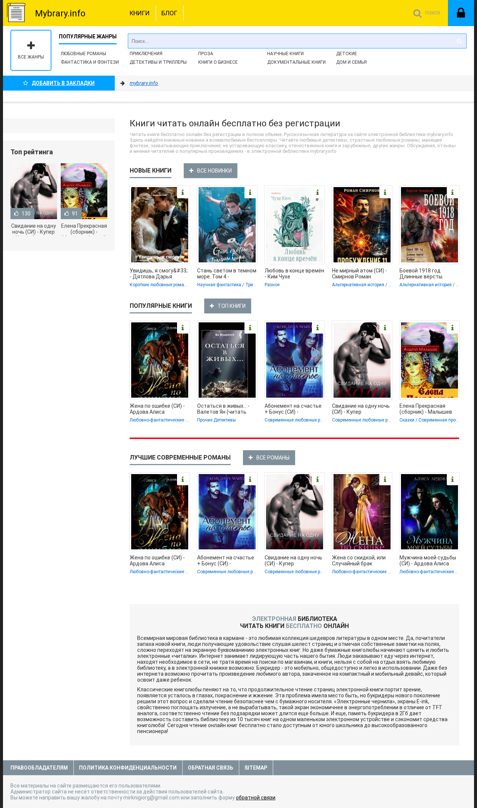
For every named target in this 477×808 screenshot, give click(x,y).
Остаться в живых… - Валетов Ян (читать (223, 409)
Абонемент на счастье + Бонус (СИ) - (293, 409)
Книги (140, 13)
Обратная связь (210, 768)
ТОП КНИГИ (232, 306)
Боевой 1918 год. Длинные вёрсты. (421, 274)
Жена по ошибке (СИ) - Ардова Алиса (157, 409)
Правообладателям (39, 768)
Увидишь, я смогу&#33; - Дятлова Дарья (158, 274)
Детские (346, 53)
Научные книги (285, 53)
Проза (205, 53)
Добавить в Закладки (63, 83)
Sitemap (255, 768)
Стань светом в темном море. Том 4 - (226, 274)
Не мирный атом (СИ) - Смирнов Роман (359, 274)
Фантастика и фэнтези (90, 62)
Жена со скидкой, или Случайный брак (359, 560)
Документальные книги (296, 62)
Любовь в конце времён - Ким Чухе (294, 274)
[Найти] (459, 41)
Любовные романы (83, 53)
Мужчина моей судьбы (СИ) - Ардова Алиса (427, 560)
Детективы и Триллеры (158, 62)
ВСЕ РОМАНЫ (273, 458)
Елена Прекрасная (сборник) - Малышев (425, 409)
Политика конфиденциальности (128, 768)
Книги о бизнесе (218, 62)
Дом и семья (351, 62)
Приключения (146, 53)
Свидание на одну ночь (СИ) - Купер (361, 409)
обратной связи (255, 798)
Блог (169, 13)
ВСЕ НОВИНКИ (214, 171)
